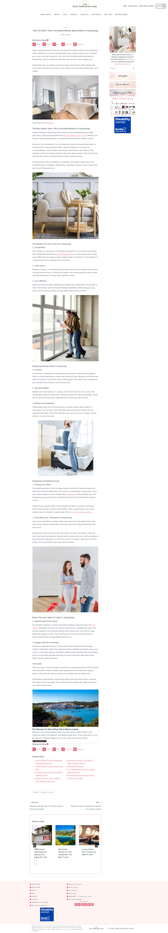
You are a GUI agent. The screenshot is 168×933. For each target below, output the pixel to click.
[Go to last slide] (34, 845)
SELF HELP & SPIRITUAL (39, 905)
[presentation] (42, 835)
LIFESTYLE (35, 899)
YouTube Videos (121, 14)
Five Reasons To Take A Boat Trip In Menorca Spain (55, 729)
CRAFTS (34, 890)
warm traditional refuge (82, 512)
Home (125, 6)
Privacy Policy (133, 6)
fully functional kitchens (66, 254)
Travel (65, 27)
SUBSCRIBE (72, 896)
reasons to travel (47, 792)
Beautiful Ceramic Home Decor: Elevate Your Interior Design (86, 806)
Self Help (108, 14)
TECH (33, 893)
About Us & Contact (75, 884)
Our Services (73, 890)
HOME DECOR (36, 884)
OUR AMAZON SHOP (75, 899)
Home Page (72, 893)
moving (36, 792)
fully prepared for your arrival (74, 136)
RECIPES (34, 896)
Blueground (48, 123)
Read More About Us (122, 64)
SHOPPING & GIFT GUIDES (40, 902)
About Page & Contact (146, 6)
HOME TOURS (36, 887)
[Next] (96, 845)
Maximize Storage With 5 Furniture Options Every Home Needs (46, 806)
